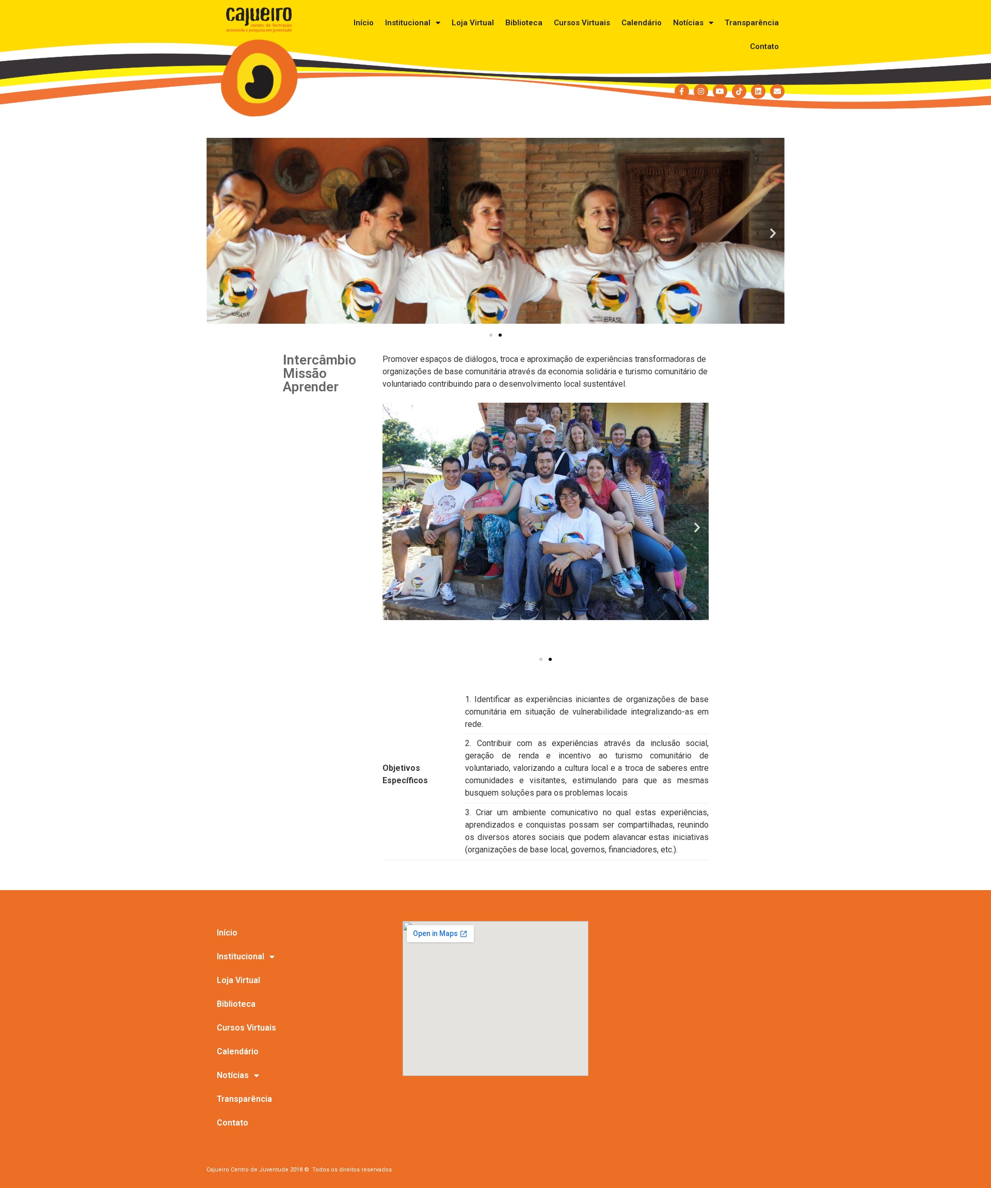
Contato (764, 46)
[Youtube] (720, 91)
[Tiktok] (739, 91)
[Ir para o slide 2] (500, 335)
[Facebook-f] (682, 91)
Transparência (752, 22)
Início (364, 22)
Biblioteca (523, 22)
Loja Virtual (473, 22)
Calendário (641, 22)
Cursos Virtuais (582, 22)
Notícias (688, 22)
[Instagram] (701, 91)
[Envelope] (777, 91)
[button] (218, 232)
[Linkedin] (758, 91)
